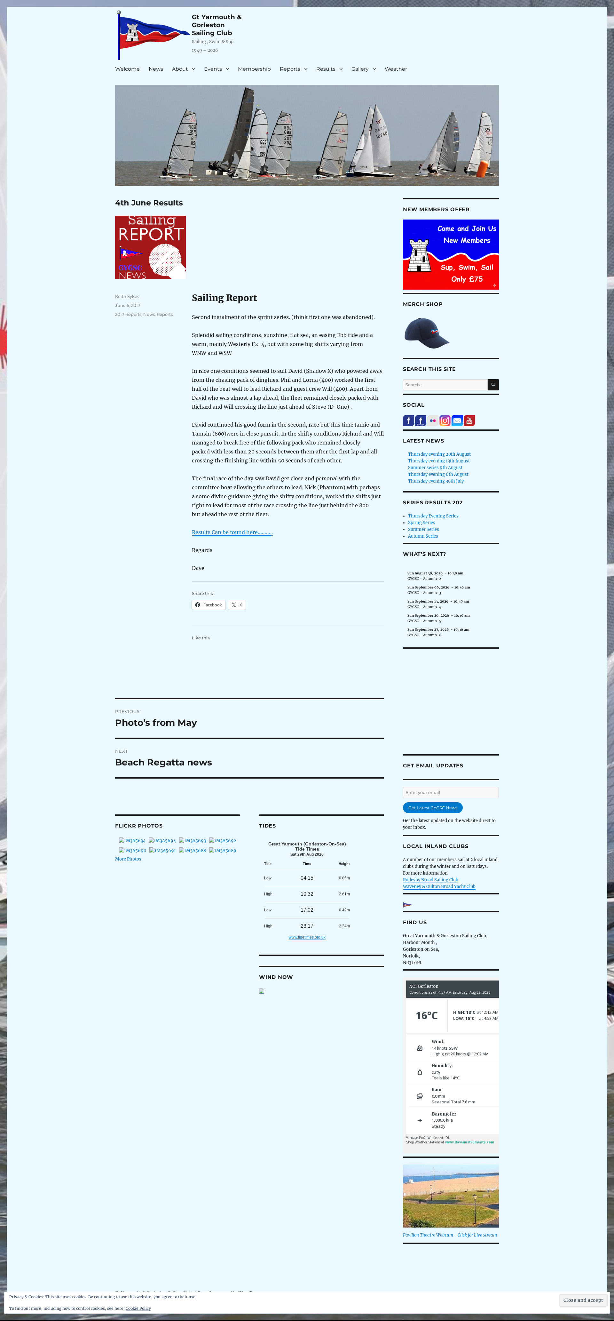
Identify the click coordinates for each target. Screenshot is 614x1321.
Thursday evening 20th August (439, 454)
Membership (254, 69)
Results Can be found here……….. (232, 532)
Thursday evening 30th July (436, 481)
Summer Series (423, 529)
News (156, 69)
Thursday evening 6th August (438, 474)
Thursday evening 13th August (439, 461)
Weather (396, 69)
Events (213, 69)
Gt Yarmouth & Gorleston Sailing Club (217, 25)
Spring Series (421, 522)
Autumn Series (423, 536)
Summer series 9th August (435, 467)
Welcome (127, 69)
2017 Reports (128, 314)
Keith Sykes (127, 296)
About (180, 69)
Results (325, 69)
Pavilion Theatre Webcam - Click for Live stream (450, 1235)
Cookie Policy (138, 1308)
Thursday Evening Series (433, 516)
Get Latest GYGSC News (432, 807)
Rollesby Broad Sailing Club (430, 880)
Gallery (360, 69)
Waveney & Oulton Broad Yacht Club (439, 886)
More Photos (128, 859)
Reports (290, 69)
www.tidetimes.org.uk (307, 937)
